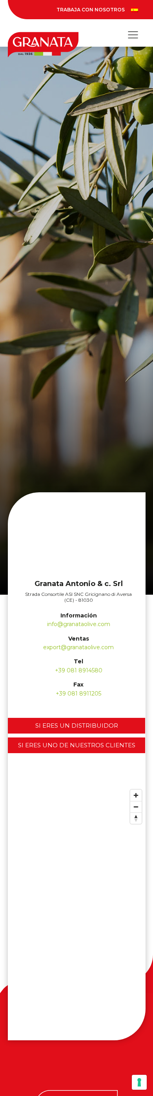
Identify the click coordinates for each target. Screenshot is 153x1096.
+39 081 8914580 (78, 670)
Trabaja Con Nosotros (90, 10)
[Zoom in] (136, 795)
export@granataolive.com (78, 647)
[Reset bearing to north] (136, 818)
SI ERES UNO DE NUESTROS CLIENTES (76, 745)
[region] (77, 913)
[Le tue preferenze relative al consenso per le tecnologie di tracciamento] (139, 1082)
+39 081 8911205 (78, 693)
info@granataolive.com (78, 624)
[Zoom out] (136, 806)
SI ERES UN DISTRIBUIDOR (76, 725)
